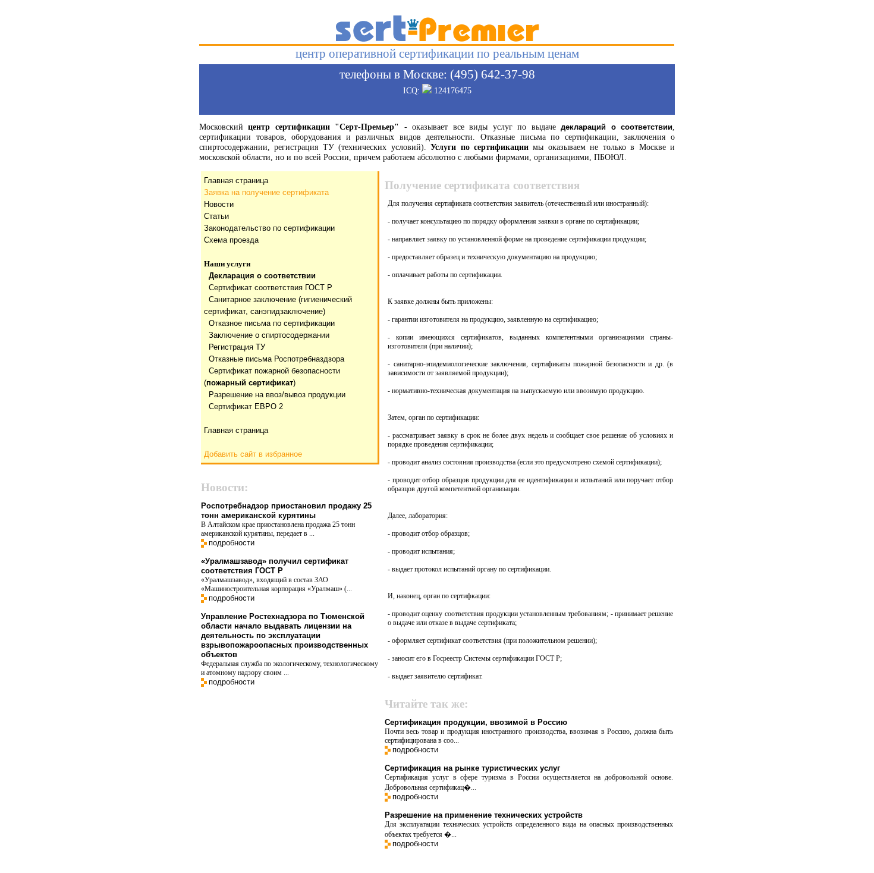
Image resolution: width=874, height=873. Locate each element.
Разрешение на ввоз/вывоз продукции (277, 394)
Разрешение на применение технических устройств (484, 815)
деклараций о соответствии (616, 127)
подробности (231, 542)
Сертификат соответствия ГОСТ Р (270, 287)
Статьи (216, 216)
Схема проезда (231, 239)
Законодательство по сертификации (269, 228)
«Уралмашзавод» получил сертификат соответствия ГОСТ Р (274, 566)
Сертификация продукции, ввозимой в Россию (476, 722)
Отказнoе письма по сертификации (272, 323)
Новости (219, 204)
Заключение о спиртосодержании (269, 335)
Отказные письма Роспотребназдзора (276, 358)
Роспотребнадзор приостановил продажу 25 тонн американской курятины (286, 510)
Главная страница (236, 180)
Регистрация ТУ (237, 347)
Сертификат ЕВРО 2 (246, 406)
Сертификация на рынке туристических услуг (472, 768)
